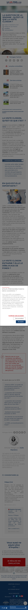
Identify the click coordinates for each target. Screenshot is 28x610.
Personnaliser (19, 318)
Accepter (21, 321)
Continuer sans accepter (16, 315)
